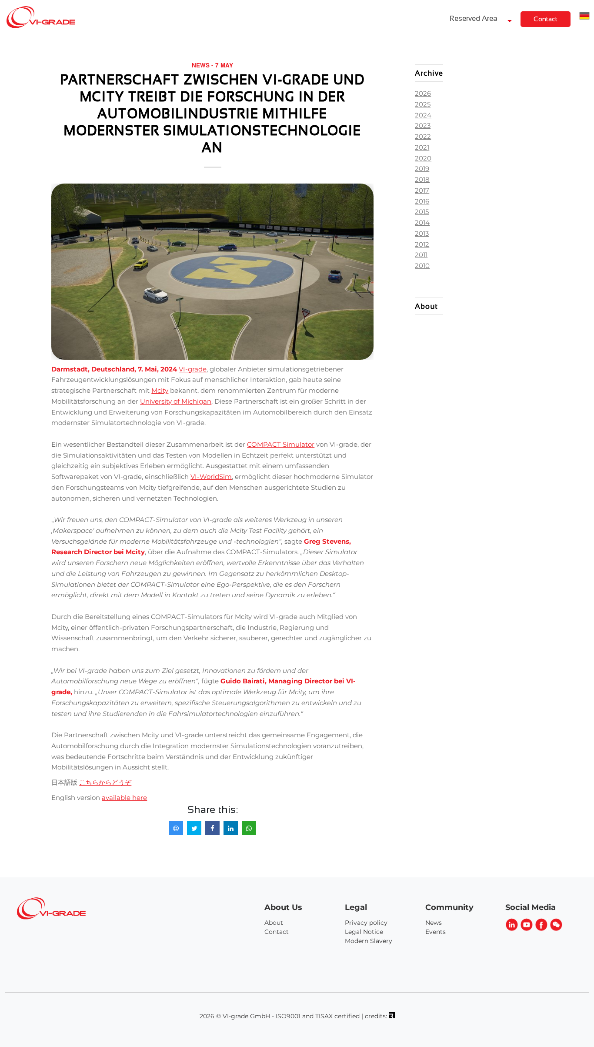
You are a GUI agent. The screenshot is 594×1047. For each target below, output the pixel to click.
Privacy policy (366, 923)
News (433, 923)
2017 (422, 190)
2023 (422, 125)
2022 (423, 136)
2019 (422, 168)
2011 (421, 255)
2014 (422, 222)
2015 (422, 211)
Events (435, 932)
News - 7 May (212, 65)
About (273, 923)
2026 (423, 93)
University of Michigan (175, 401)
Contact (545, 19)
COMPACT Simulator (280, 444)
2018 (422, 179)
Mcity (159, 390)
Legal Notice (364, 932)
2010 (422, 265)
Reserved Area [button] (474, 18)
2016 (422, 201)
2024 (423, 115)
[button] (584, 17)
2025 (422, 104)
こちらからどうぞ (105, 782)
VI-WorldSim (211, 476)
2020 (423, 158)
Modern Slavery (368, 941)
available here (124, 797)
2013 (422, 233)
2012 (422, 244)
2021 (422, 147)
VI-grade (193, 369)
